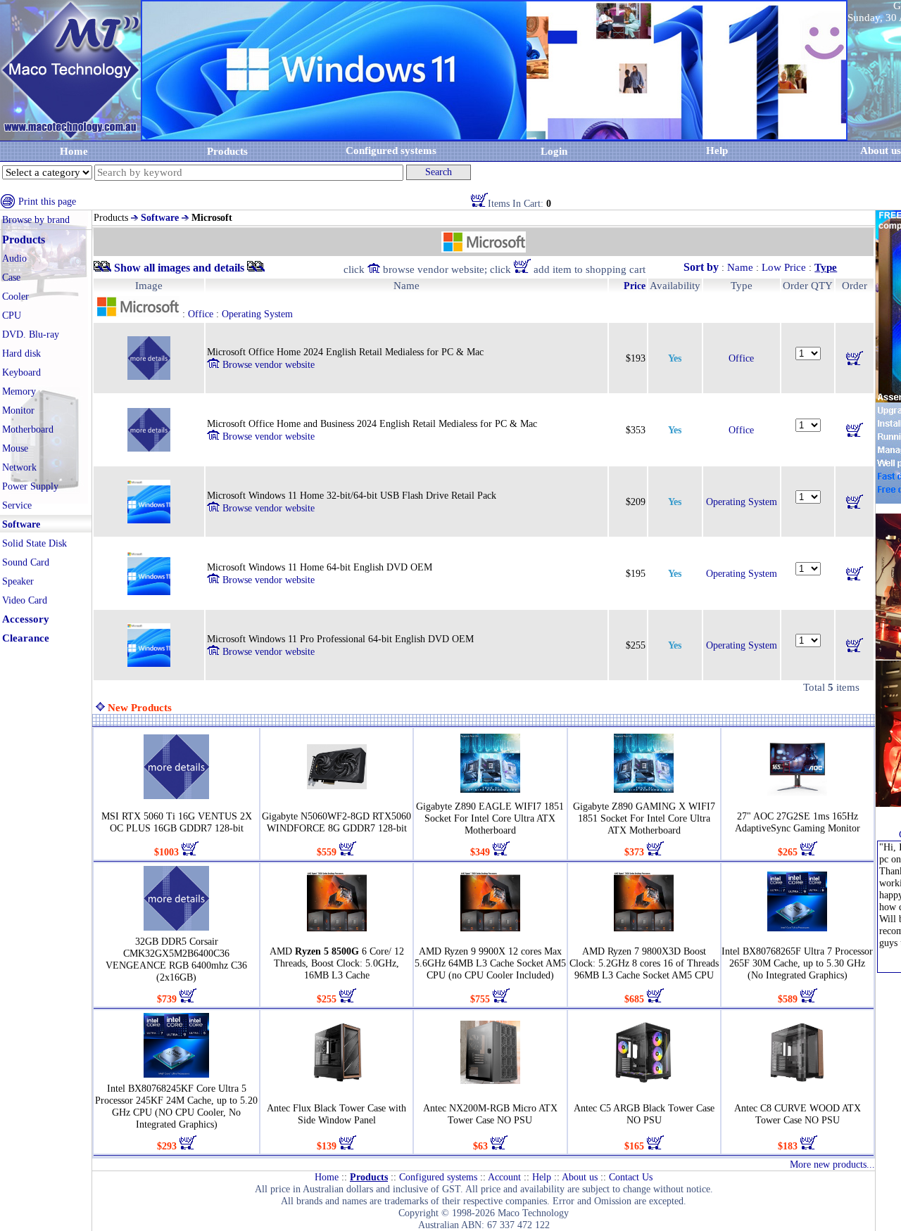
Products (227, 151)
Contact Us (631, 1177)
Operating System (741, 502)
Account (504, 1177)
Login (554, 151)
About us (580, 1177)
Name (740, 267)
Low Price (784, 267)
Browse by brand (36, 220)
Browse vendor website (267, 364)
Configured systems (391, 150)
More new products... (832, 1164)
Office (741, 358)
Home (74, 151)
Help (717, 150)
